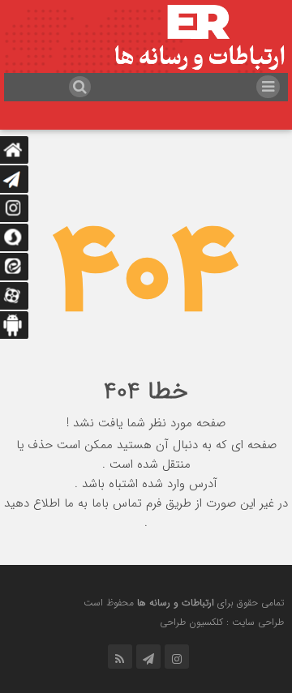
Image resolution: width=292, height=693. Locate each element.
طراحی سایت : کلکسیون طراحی (222, 622)
